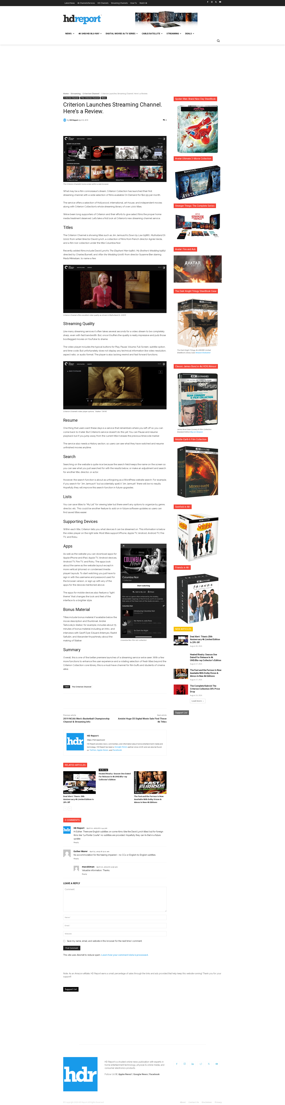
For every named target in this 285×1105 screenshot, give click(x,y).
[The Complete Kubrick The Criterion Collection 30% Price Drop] (181, 690)
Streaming (76, 93)
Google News (121, 747)
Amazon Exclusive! (203, 353)
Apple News (102, 750)
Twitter (92, 750)
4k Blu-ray (68, 793)
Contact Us (194, 1102)
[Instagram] (212, 2)
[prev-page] (65, 809)
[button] (218, 40)
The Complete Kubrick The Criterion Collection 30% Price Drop (205, 689)
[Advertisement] (142, 67)
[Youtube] (220, 2)
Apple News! (125, 1074)
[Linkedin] (193, 1064)
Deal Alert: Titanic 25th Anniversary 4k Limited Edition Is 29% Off (78, 799)
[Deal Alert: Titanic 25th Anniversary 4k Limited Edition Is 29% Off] (79, 782)
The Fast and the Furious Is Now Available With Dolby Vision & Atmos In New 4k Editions (149, 799)
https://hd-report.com (96, 740)
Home (66, 93)
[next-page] (70, 809)
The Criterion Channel (90, 98)
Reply (76, 842)
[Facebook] (207, 2)
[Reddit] (201, 1064)
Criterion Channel (91, 93)
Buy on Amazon (196, 432)
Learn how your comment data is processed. (124, 955)
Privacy (218, 1102)
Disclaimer (207, 1102)
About (183, 1102)
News (104, 98)
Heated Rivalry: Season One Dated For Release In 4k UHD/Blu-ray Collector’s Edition (115, 777)
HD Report (73, 120)
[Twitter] (216, 2)
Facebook (117, 750)
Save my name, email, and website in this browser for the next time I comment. (104, 941)
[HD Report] (82, 19)
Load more (197, 701)
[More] (141, 128)
